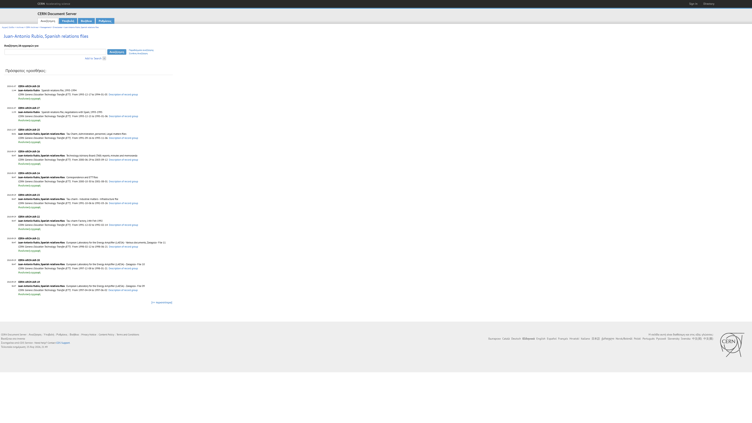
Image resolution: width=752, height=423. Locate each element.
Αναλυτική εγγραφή (29, 98)
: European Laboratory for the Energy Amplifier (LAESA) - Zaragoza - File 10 (81, 264)
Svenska (686, 338)
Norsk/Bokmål (624, 338)
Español (552, 338)
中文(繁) (708, 338)
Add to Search (93, 58)
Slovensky (673, 338)
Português (649, 338)
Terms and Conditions (128, 334)
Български (494, 338)
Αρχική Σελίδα (8, 27)
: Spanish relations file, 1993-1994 (47, 90)
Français (563, 338)
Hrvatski (574, 338)
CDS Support (63, 342)
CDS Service (26, 342)
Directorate (57, 27)
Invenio (21, 338)
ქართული (607, 338)
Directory (708, 3)
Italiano (585, 338)
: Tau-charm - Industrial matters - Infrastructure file (68, 199)
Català (506, 338)
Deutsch (516, 338)
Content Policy (106, 334)
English (540, 338)
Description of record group (123, 94)
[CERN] (732, 345)
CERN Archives (32, 27)
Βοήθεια (86, 21)
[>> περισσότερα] (161, 302)
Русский (661, 338)
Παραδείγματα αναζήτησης (141, 50)
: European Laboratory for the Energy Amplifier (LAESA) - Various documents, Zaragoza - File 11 (92, 242)
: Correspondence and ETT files (58, 177)
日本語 (596, 338)
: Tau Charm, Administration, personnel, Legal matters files (72, 134)
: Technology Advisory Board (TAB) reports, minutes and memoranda (77, 155)
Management (45, 27)
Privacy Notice (88, 334)
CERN (54, 3)
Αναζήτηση (48, 21)
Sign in (693, 3)
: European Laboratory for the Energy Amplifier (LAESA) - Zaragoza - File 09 (81, 286)
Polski (637, 338)
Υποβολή (68, 21)
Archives (20, 27)
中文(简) (697, 338)
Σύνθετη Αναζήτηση (138, 53)
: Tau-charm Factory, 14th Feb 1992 (60, 220)
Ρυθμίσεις (105, 21)
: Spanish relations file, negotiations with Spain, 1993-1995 (60, 112)
